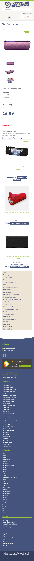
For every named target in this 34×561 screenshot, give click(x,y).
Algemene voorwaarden (10, 554)
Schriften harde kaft (9, 312)
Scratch (4, 489)
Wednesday (5, 511)
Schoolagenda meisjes (9, 389)
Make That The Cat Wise (9, 477)
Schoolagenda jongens (9, 391)
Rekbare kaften (6, 417)
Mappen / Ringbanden (9, 297)
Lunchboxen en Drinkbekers (11, 294)
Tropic (4, 503)
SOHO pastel (6, 491)
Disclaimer (5, 553)
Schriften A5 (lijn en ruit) (10, 309)
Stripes (4, 497)
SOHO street (6, 493)
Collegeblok (6, 302)
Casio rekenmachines (8, 522)
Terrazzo (5, 501)
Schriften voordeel (8, 314)
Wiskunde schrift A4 (9, 307)
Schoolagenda (6, 385)
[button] (9, 17)
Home (4, 88)
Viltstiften (5, 440)
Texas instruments (8, 543)
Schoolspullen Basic (9, 277)
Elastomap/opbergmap (9, 413)
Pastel (4, 479)
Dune (4, 471)
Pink (3, 481)
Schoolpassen (25, 554)
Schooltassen (7, 292)
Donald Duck (6, 467)
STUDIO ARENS (6, 558)
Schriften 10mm (7, 425)
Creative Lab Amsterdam (9, 528)
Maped (4, 534)
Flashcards (6, 324)
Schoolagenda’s (8, 275)
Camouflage (6, 459)
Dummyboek (6, 403)
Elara (4, 473)
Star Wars (5, 495)
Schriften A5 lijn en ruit (9, 426)
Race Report (6, 487)
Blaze (4, 457)
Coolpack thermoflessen (9, 524)
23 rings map (6, 411)
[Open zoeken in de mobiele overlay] (17, 9)
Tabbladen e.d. (6, 415)
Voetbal (4, 507)
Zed (3, 513)
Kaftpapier (6, 316)
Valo (3, 505)
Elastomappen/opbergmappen (12, 299)
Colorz (11, 133)
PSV (3, 485)
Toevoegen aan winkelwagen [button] (20, 178)
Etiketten (6, 321)
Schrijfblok (5, 432)
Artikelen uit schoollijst (9, 395)
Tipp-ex (4, 545)
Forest (4, 475)
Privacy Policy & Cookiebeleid (20, 553)
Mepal (4, 536)
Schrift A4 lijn (7, 304)
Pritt (3, 539)
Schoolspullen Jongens (10, 282)
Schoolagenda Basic (8, 387)
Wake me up (6, 509)
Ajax (3, 453)
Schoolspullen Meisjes (9, 280)
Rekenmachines (8, 329)
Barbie (4, 455)
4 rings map (5, 409)
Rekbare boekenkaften (10, 319)
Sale (4, 272)
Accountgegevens (27, 13)
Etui (4, 284)
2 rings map (5, 407)
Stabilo (4, 541)
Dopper (4, 530)
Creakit (4, 526)
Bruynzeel (5, 520)
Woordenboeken (8, 326)
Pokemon (5, 483)
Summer (4, 499)
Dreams (4, 469)
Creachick (5, 463)
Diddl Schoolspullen (8, 465)
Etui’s (4, 393)
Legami (4, 532)
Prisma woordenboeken (9, 538)
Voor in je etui (7, 289)
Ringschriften (6, 436)
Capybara (5, 461)
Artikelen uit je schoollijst (10, 287)
